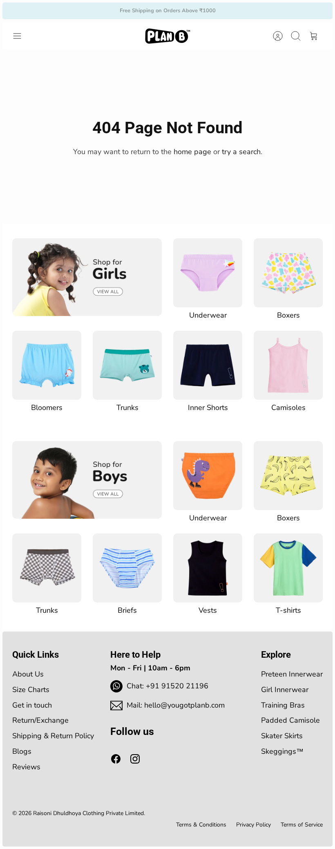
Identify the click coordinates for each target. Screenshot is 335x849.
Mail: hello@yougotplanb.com (176, 705)
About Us (28, 674)
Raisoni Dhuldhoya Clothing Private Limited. (89, 813)
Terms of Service (302, 825)
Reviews (26, 767)
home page (192, 152)
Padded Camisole (290, 720)
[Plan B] (167, 36)
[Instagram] (135, 759)
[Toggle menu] (21, 36)
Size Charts (30, 689)
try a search (241, 152)
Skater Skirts (282, 736)
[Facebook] (115, 759)
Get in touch (32, 705)
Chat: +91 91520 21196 (167, 686)
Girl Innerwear (284, 689)
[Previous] (96, 10)
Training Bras (283, 705)
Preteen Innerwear (292, 674)
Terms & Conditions (201, 825)
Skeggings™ (282, 751)
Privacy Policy (253, 825)
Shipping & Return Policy (53, 736)
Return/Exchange (40, 720)
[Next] (239, 10)
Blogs (21, 751)
